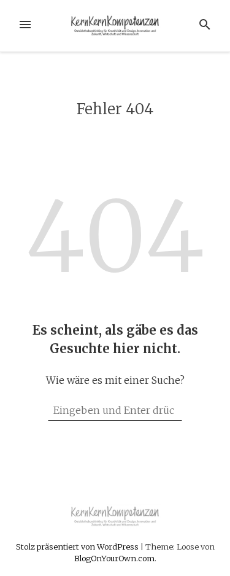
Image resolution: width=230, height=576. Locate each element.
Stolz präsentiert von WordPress (78, 546)
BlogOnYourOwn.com (114, 558)
